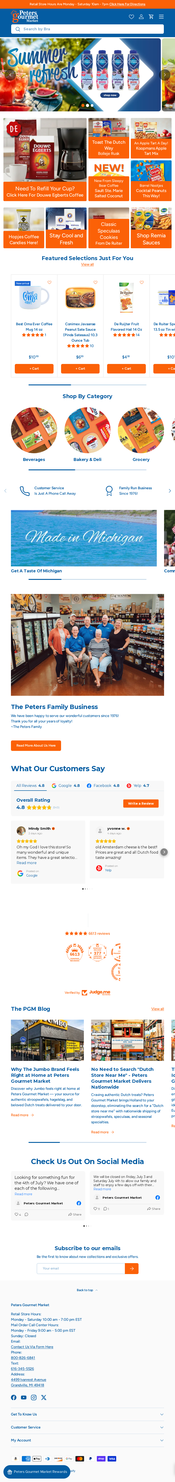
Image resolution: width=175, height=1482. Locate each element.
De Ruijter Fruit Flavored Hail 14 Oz (126, 327)
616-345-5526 (22, 1369)
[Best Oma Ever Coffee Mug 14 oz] (34, 297)
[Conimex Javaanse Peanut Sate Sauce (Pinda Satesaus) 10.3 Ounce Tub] (80, 297)
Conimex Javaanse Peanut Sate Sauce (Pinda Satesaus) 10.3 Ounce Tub (80, 332)
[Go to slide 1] (83, 105)
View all (87, 264)
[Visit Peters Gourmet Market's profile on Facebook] (19, 1203)
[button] (151, 17)
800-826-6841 (23, 1358)
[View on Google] (21, 830)
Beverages (34, 459)
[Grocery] (141, 430)
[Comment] (25, 1215)
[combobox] (87, 29)
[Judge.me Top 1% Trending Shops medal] (76, 972)
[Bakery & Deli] (87, 430)
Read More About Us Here (36, 745)
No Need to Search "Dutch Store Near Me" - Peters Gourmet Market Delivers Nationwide (122, 1078)
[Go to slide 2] (87, 105)
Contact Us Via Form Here (32, 1347)
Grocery (141, 459)
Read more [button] (27, 863)
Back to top (85, 1290)
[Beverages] (34, 430)
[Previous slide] (10, 75)
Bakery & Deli (87, 459)
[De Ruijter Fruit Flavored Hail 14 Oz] (126, 297)
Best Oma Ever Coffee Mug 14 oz (34, 327)
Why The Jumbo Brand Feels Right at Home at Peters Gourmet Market (45, 1075)
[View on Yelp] (100, 830)
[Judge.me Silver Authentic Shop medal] (99, 952)
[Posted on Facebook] (79, 1203)
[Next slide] (164, 75)
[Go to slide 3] (92, 105)
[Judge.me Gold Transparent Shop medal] (76, 952)
